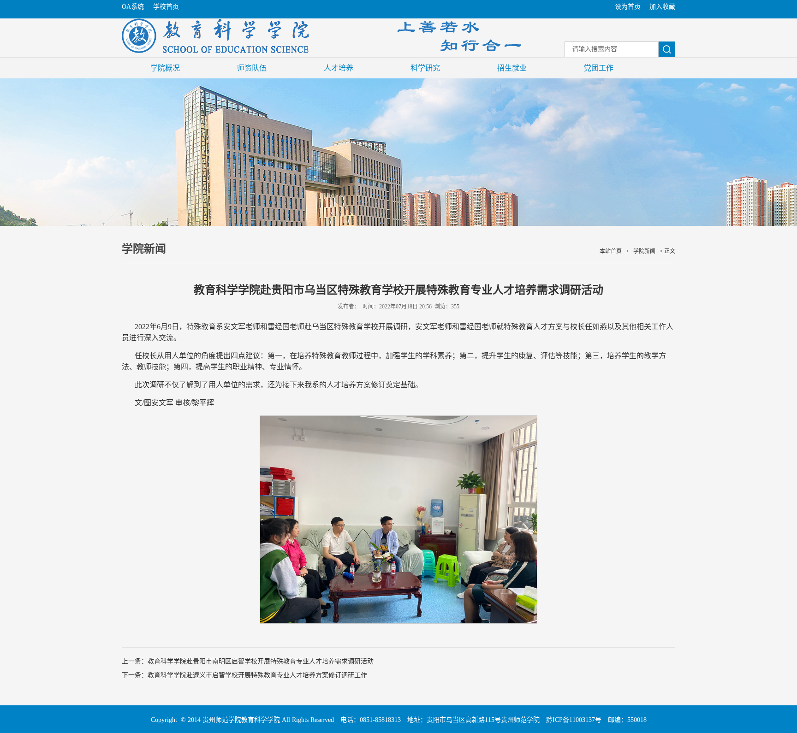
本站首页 (611, 251)
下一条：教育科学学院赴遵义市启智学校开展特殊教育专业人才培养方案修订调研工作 (244, 675)
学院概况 (165, 68)
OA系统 (133, 6)
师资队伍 (252, 68)
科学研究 (425, 68)
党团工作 (598, 68)
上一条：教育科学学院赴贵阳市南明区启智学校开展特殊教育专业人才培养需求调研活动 (248, 661)
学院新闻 (644, 251)
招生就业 (512, 68)
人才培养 (338, 68)
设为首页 (628, 6)
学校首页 (166, 6)
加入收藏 (662, 6)
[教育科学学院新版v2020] (322, 50)
